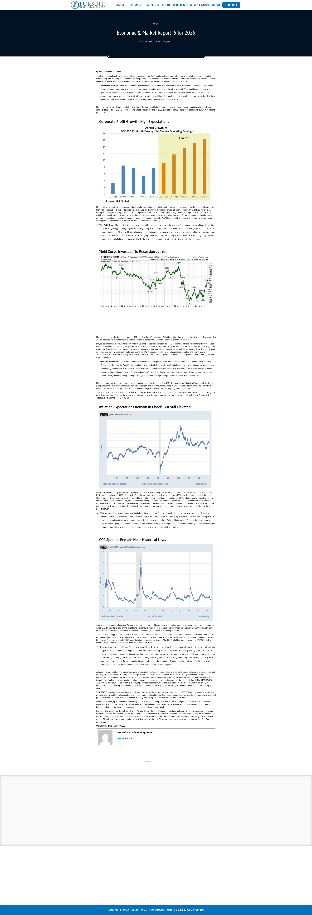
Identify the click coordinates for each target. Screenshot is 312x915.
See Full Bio (123, 738)
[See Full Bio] (131, 738)
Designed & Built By (176, 910)
